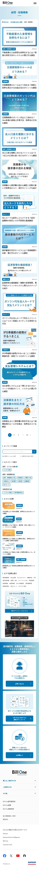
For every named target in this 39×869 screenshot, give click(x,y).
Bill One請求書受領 (9, 801)
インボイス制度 (7, 492)
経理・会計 (14, 580)
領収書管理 (29, 583)
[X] (11, 855)
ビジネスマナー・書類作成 (25, 577)
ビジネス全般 (7, 470)
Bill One (6, 22)
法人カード (6, 484)
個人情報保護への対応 (9, 816)
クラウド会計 (22, 586)
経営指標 (12, 583)
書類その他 (28, 477)
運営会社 (5, 819)
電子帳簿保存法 (18, 492)
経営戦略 (5, 583)
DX (35, 577)
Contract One (7, 844)
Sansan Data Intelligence (11, 837)
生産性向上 (6, 481)
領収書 (20, 481)
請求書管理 (6, 577)
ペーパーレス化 (23, 580)
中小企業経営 (20, 583)
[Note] (24, 855)
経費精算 (27, 481)
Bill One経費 (7, 805)
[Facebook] (4, 855)
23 (27, 435)
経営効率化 (6, 586)
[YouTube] (18, 855)
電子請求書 (6, 580)
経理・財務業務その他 (9, 477)
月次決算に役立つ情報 (16, 22)
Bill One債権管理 (8, 809)
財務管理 (31, 580)
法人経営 (13, 577)
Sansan (5, 833)
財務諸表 (20, 477)
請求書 (14, 481)
